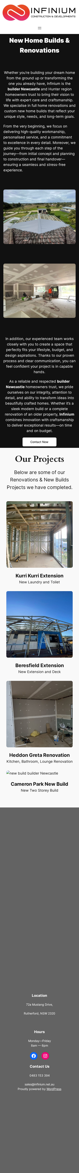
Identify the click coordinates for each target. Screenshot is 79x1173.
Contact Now (39, 442)
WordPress (54, 1089)
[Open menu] (39, 28)
